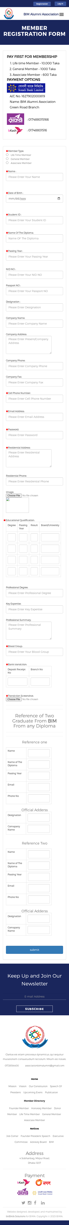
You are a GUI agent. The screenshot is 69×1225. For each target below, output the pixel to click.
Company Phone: (15, 360)
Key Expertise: (13, 603)
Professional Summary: (18, 620)
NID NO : (11, 269)
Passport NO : (13, 285)
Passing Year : (15, 251)
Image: (10, 492)
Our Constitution (38, 1086)
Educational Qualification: (20, 520)
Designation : (13, 301)
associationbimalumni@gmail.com (44, 1065)
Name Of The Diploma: (21, 232)
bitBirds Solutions (15, 1216)
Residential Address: (19, 447)
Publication (51, 1092)
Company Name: (15, 318)
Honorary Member (41, 1108)
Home (34, 1079)
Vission (22, 1086)
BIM (51, 1142)
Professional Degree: (17, 587)
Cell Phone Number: (19, 393)
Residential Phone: (16, 475)
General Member (51, 1114)
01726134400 (12, 1065)
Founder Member (19, 1108)
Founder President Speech (35, 1136)
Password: (13, 429)
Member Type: (16, 151)
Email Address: (16, 411)
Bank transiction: (17, 664)
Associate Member (34, 1120)
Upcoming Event (33, 1092)
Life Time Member (29, 1114)
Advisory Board (38, 1142)
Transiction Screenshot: (21, 695)
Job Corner (12, 1136)
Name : (12, 171)
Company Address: (16, 334)
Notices (34, 1128)
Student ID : (14, 214)
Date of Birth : (15, 192)
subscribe (34, 1009)
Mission (12, 1086)
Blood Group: (15, 646)
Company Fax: (14, 376)
